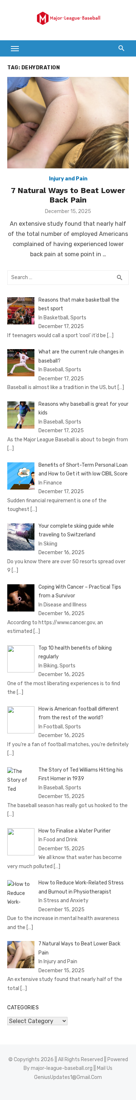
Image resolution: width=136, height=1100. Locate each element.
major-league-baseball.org (61, 1068)
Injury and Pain (68, 179)
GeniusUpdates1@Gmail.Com (68, 1077)
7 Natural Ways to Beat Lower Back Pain (68, 195)
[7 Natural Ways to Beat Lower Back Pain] (68, 122)
